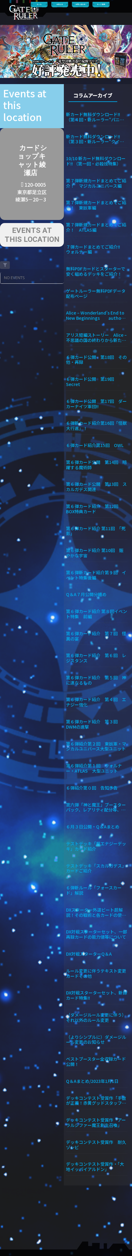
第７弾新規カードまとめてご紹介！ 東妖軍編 (96, 204)
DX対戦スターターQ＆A (89, 954)
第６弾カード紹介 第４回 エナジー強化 (96, 701)
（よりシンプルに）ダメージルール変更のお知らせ (96, 1039)
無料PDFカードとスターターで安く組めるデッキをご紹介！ (95, 271)
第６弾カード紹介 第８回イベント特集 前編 (96, 613)
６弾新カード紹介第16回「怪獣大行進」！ (96, 425)
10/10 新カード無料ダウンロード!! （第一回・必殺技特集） (96, 160)
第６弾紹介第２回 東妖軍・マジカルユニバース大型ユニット (96, 746)
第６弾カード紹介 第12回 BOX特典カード (94, 508)
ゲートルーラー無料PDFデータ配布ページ (96, 293)
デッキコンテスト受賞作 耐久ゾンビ (96, 1144)
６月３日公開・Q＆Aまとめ (92, 826)
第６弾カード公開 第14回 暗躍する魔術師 (96, 464)
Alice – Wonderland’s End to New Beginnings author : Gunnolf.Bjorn (95, 315)
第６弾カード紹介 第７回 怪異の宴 (96, 635)
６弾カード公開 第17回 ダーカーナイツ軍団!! (96, 403)
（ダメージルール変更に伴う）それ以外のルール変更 (96, 1017)
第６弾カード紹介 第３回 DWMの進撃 (94, 724)
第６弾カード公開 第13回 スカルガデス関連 (96, 486)
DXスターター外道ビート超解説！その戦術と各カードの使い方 (96, 912)
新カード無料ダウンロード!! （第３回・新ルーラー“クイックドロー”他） (95, 138)
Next (125, 51)
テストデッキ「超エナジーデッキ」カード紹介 (96, 846)
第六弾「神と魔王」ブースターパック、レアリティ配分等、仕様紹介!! (96, 807)
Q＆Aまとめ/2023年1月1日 (92, 1081)
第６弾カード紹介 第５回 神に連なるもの (96, 679)
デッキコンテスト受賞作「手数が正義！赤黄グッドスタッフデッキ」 (96, 1100)
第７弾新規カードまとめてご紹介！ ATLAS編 (96, 227)
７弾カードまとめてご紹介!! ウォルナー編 (95, 249)
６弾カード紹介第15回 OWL (94, 445)
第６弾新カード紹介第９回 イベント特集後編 (96, 574)
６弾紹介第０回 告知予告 (92, 788)
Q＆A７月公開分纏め (86, 594)
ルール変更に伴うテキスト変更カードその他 (96, 973)
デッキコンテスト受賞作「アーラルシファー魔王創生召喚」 (96, 1122)
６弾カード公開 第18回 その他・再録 (96, 359)
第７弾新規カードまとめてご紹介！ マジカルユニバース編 (96, 183)
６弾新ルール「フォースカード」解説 (94, 890)
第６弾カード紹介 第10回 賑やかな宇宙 (94, 552)
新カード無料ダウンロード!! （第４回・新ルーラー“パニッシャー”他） (95, 116)
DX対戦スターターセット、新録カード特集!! (96, 995)
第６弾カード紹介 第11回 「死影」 (96, 530)
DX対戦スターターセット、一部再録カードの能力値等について (96, 934)
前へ (7, 51)
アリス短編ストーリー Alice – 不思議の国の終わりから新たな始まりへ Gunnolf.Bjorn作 (96, 337)
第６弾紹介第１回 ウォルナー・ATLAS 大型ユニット (94, 768)
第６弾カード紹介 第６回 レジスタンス (96, 657)
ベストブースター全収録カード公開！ (96, 1061)
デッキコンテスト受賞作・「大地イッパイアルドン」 (95, 1166)
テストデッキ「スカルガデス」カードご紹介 (96, 868)
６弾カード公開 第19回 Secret (92, 381)
